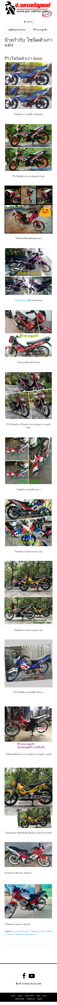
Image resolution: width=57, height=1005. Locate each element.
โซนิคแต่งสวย (21, 300)
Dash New (29, 996)
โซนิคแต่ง (19, 934)
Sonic (13, 931)
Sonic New (19, 999)
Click (13, 996)
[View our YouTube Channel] (32, 976)
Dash (20, 996)
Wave (40, 999)
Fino (38, 996)
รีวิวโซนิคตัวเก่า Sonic (24, 58)
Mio (44, 996)
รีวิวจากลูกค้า (40, 29)
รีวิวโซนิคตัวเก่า (23, 931)
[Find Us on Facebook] (24, 976)
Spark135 (31, 999)
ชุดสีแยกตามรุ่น (16, 29)
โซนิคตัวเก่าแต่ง (37, 931)
